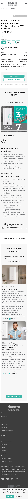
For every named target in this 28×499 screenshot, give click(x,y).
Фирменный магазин (7, 439)
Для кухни (11, 261)
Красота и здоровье (17, 259)
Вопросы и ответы (6, 461)
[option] (14, 119)
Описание (14, 100)
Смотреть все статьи (14, 396)
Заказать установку (14, 79)
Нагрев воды (7, 256)
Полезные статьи (6, 458)
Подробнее (18, 496)
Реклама (3, 450)
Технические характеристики (14, 102)
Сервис (3, 447)
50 (13, 42)
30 (18, 42)
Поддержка (4, 456)
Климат (22, 256)
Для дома (15, 256)
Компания (4, 444)
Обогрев (7, 259)
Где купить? (14, 76)
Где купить (4, 453)
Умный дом (4, 416)
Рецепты (17, 261)
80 (9, 42)
